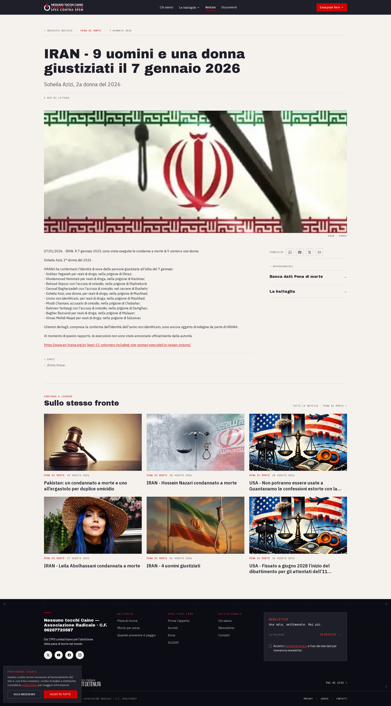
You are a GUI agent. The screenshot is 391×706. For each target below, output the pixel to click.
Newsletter (226, 628)
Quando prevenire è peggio (136, 635)
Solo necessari (24, 694)
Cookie (325, 698)
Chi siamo (166, 7)
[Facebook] (69, 655)
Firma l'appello (179, 621)
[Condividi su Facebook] (299, 252)
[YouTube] (59, 655)
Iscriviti (173, 628)
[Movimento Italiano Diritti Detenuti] (85, 682)
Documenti (229, 7)
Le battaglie (187, 7)
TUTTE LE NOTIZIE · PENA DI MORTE (320, 406)
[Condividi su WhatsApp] (290, 252)
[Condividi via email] (319, 252)
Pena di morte (127, 621)
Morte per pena (128, 628)
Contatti (224, 635)
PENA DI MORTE (91, 30)
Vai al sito (336, 682)
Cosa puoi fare (330, 7)
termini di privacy (296, 646)
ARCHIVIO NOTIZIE (58, 30)
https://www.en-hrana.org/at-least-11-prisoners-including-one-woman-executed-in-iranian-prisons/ (117, 345)
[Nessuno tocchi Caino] (64, 7)
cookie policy (29, 685)
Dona (171, 635)
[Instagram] (80, 655)
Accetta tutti (60, 694)
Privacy (308, 698)
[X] (48, 655)
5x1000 (173, 642)
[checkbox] (270, 645)
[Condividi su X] (309, 252)
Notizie (210, 7)
